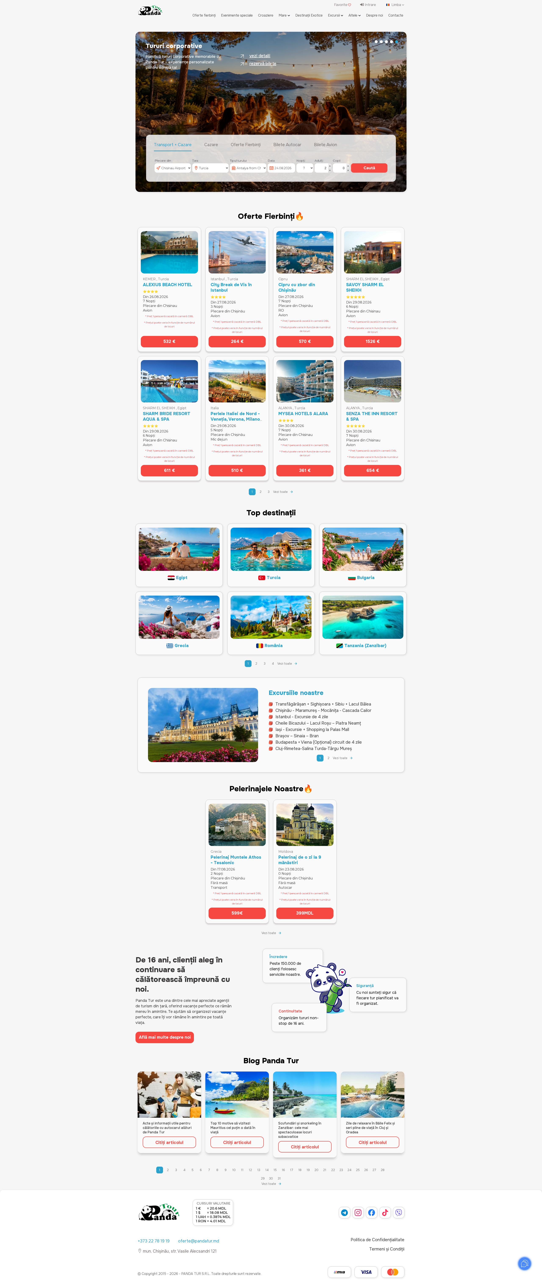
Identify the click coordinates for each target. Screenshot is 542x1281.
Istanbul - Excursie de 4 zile (301, 717)
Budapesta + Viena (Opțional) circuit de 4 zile (318, 742)
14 (267, 1170)
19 (308, 1170)
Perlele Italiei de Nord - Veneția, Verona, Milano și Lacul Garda (235, 419)
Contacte (395, 15)
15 (275, 1170)
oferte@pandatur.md (198, 1241)
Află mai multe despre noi (165, 1037)
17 (291, 1170)
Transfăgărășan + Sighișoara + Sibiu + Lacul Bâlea (323, 704)
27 (374, 1170)
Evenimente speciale (237, 15)
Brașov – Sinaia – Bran (297, 736)
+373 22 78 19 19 (154, 1241)
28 (382, 1170)
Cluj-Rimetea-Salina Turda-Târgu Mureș (313, 748)
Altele (352, 15)
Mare (283, 15)
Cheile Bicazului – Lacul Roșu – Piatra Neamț (318, 723)
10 (234, 1170)
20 (316, 1170)
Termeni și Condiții (386, 1249)
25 (358, 1170)
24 (349, 1170)
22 (333, 1170)
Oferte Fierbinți (246, 144)
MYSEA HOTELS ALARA (303, 413)
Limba (396, 5)
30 (271, 1178)
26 (366, 1170)
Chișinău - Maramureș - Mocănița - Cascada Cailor (323, 710)
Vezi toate (280, 492)
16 (283, 1170)
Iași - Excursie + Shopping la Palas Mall (312, 729)
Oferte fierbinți (204, 15)
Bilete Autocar (287, 144)
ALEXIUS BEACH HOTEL (167, 284)
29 (263, 1178)
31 (279, 1178)
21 (324, 1170)
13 (258, 1170)
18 (299, 1170)
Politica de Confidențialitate (377, 1239)
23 (341, 1170)
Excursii (334, 15)
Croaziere (265, 15)
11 (242, 1170)
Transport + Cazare (173, 144)
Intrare (370, 5)
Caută (369, 168)
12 (250, 1170)
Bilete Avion (325, 144)
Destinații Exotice (309, 15)
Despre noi (374, 15)
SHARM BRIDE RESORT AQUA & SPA (166, 416)
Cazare (211, 144)
